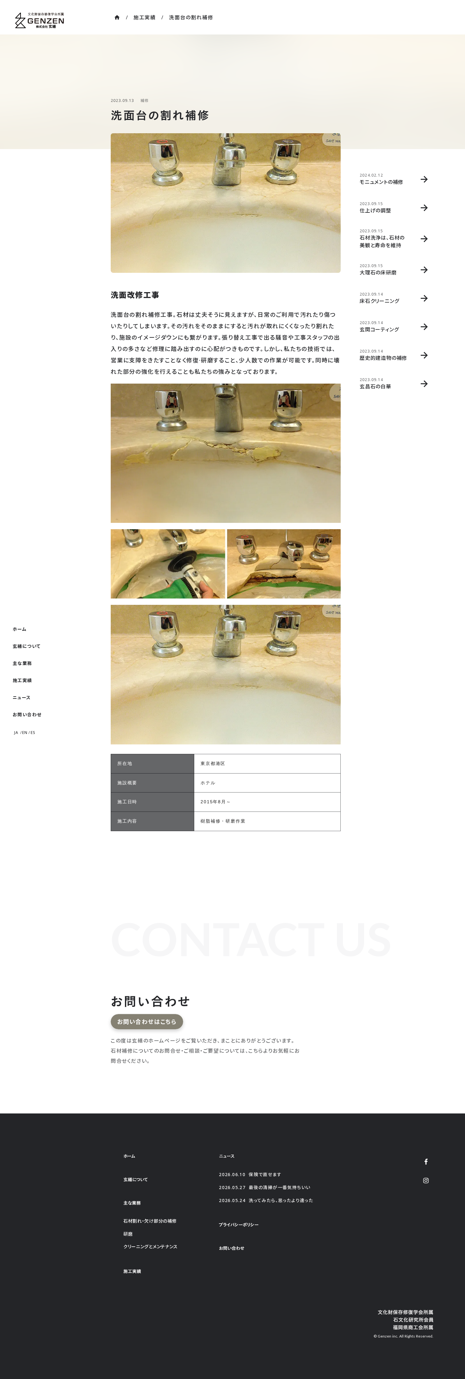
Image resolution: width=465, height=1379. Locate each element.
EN (25, 733)
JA (16, 733)
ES (33, 733)
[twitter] (425, 1161)
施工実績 (144, 17)
